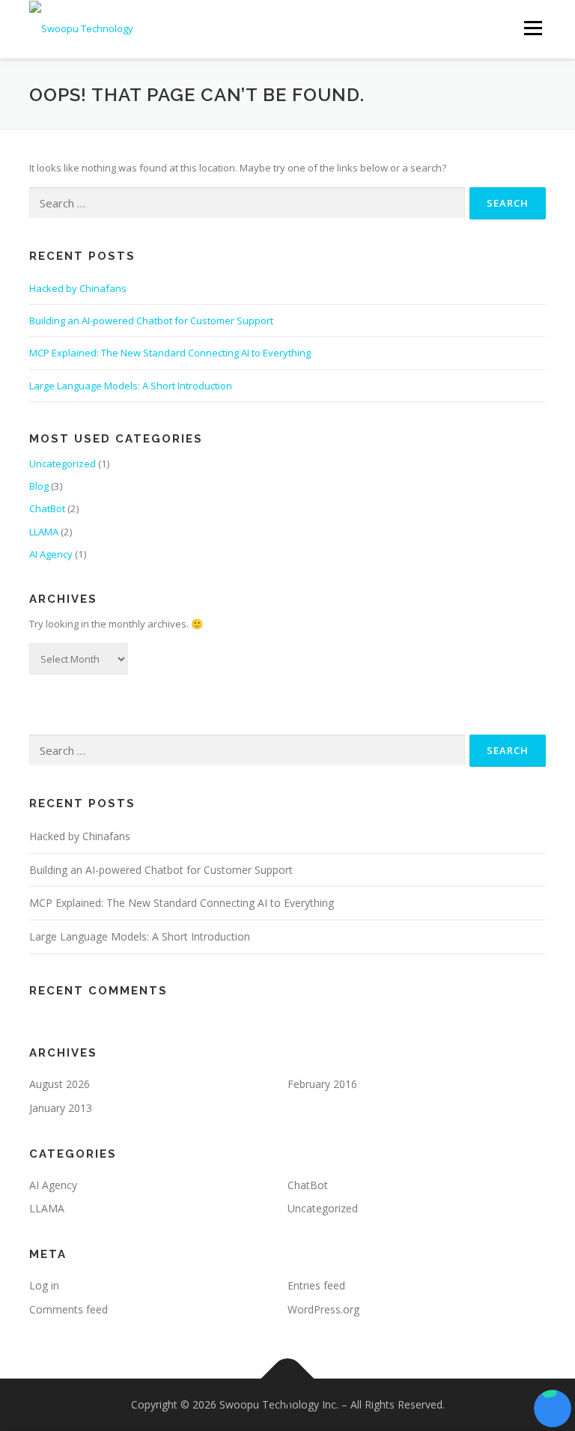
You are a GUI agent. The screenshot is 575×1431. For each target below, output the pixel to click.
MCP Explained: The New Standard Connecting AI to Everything (170, 352)
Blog (39, 486)
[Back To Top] (287, 1378)
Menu (533, 27)
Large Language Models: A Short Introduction (130, 385)
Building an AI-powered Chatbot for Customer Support (151, 320)
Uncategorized (62, 463)
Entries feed (316, 1285)
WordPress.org (323, 1309)
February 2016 (322, 1084)
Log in (44, 1285)
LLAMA (43, 531)
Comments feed (68, 1309)
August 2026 (59, 1084)
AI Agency (51, 554)
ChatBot (47, 508)
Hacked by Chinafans (78, 288)
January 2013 (60, 1108)
